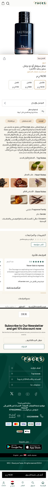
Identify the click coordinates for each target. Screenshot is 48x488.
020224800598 (32, 417)
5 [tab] (5, 54)
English (16, 455)
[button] (23, 455)
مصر (21, 455)
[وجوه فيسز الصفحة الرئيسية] (40, 3)
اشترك (24, 346)
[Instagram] (19, 394)
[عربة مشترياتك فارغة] (3, 3)
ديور (44, 63)
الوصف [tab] (41, 121)
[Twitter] (11, 393)
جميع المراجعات (24, 298)
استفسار (12, 417)
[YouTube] (28, 394)
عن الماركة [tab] (11, 121)
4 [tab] (14, 54)
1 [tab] (43, 54)
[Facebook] (36, 394)
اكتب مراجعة (38, 244)
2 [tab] (33, 54)
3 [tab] (24, 54)
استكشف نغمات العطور (36, 72)
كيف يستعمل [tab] (26, 121)
